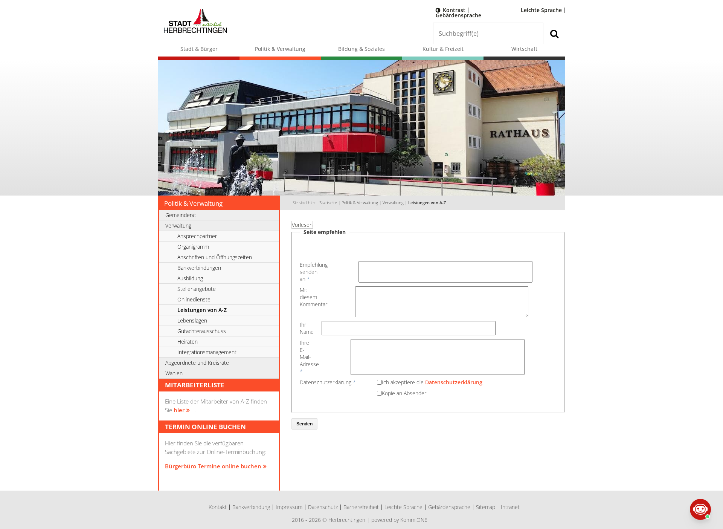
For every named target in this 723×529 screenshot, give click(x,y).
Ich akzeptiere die (432, 382)
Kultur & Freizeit (443, 48)
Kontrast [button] (454, 10)
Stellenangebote (196, 288)
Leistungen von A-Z (427, 202)
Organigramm (193, 246)
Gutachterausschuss (201, 331)
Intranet (510, 507)
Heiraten (187, 341)
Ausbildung (190, 278)
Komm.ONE (413, 519)
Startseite (328, 202)
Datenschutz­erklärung (328, 382)
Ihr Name (303, 328)
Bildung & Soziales (361, 48)
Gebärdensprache (458, 15)
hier (179, 410)
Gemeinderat (180, 215)
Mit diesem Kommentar (308, 297)
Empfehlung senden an (308, 272)
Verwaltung (393, 202)
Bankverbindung (251, 507)
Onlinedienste (193, 299)
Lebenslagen (192, 320)
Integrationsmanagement (206, 352)
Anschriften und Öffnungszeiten (214, 257)
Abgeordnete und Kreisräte (197, 362)
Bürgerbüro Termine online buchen (213, 466)
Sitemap (485, 507)
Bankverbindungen (199, 267)
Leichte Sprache (541, 10)
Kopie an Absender (404, 393)
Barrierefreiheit (361, 507)
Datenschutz (323, 507)
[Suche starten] (554, 33)
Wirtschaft (524, 48)
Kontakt (218, 507)
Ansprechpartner (197, 236)
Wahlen (174, 373)
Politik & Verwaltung (280, 48)
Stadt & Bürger (199, 48)
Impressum (289, 507)
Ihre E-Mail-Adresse (307, 357)
